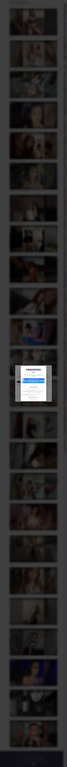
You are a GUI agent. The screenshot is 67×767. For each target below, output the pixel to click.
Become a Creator (33, 399)
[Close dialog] (45, 367)
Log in (37, 397)
